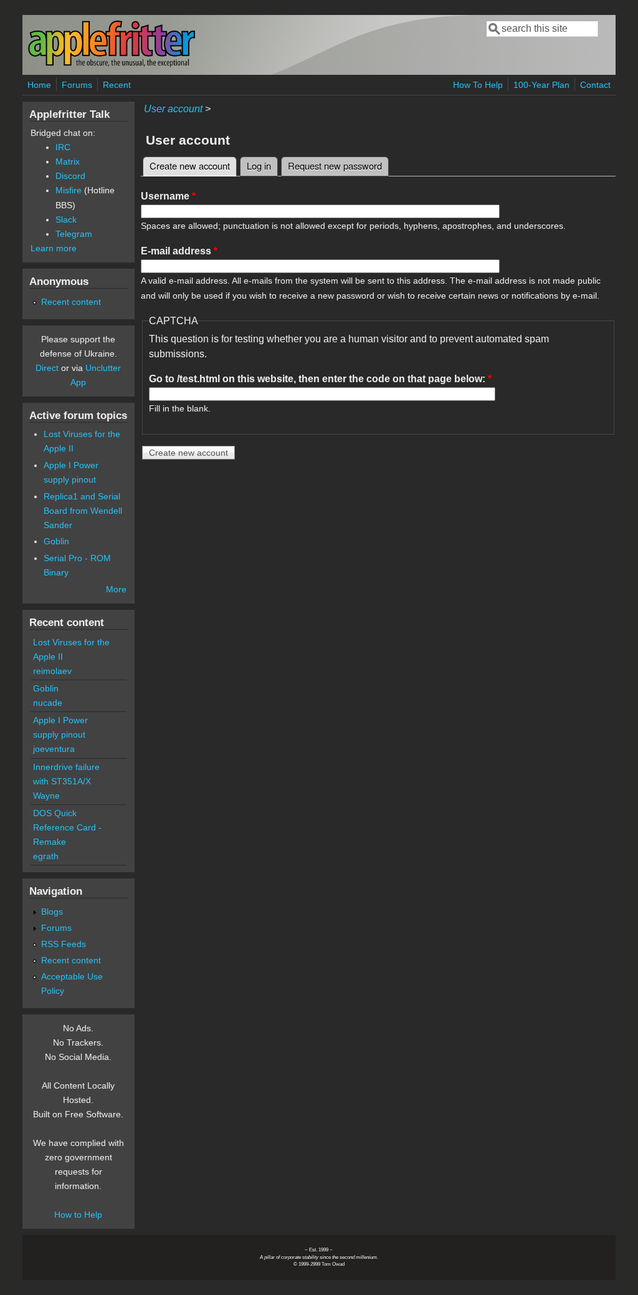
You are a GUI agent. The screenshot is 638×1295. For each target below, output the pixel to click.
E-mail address (179, 251)
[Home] (111, 64)
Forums (77, 85)
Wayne (46, 796)
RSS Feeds (63, 944)
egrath (46, 856)
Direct (47, 368)
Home (39, 85)
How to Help (78, 1215)
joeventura (54, 749)
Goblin (56, 541)
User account (173, 109)
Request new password (335, 165)
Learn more (54, 248)
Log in (259, 165)
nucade (47, 703)
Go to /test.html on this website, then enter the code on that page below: (320, 378)
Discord (70, 176)
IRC (62, 147)
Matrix (67, 161)
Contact (595, 85)
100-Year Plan (541, 85)
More (116, 589)
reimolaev (52, 671)
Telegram (73, 234)
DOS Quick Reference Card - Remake (67, 827)
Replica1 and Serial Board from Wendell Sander (83, 510)
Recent (117, 85)
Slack (66, 219)
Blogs (52, 912)
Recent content (71, 302)
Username (168, 196)
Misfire (68, 190)
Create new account (193, 165)
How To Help (478, 85)
